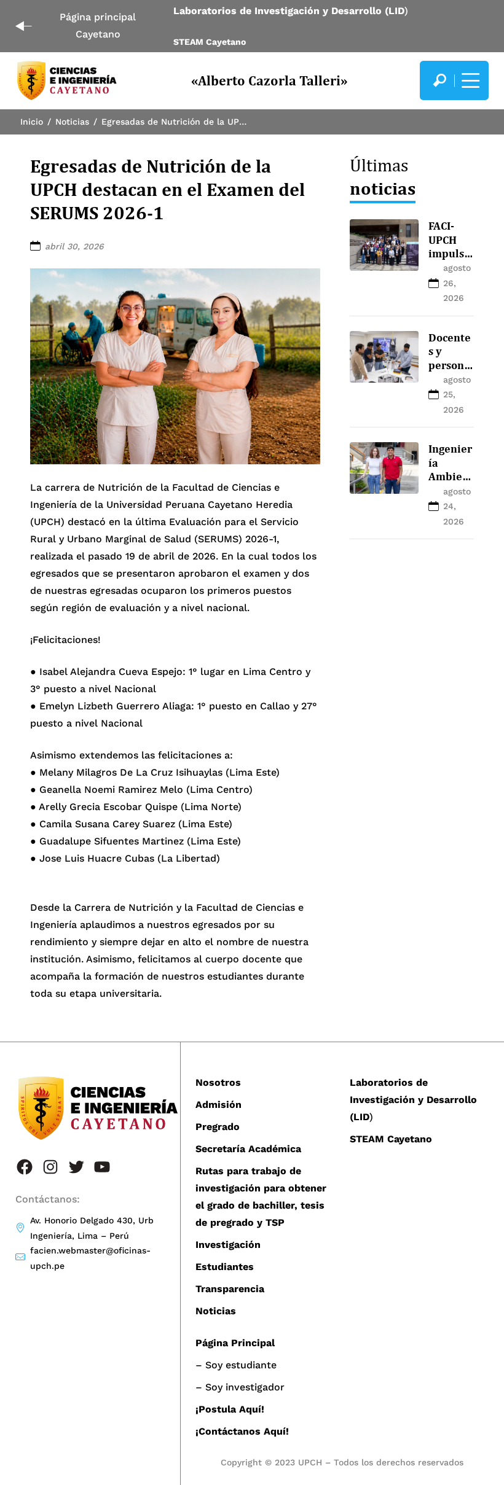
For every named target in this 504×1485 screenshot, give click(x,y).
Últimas (382, 177)
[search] (439, 80)
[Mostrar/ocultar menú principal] (469, 80)
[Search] (439, 80)
